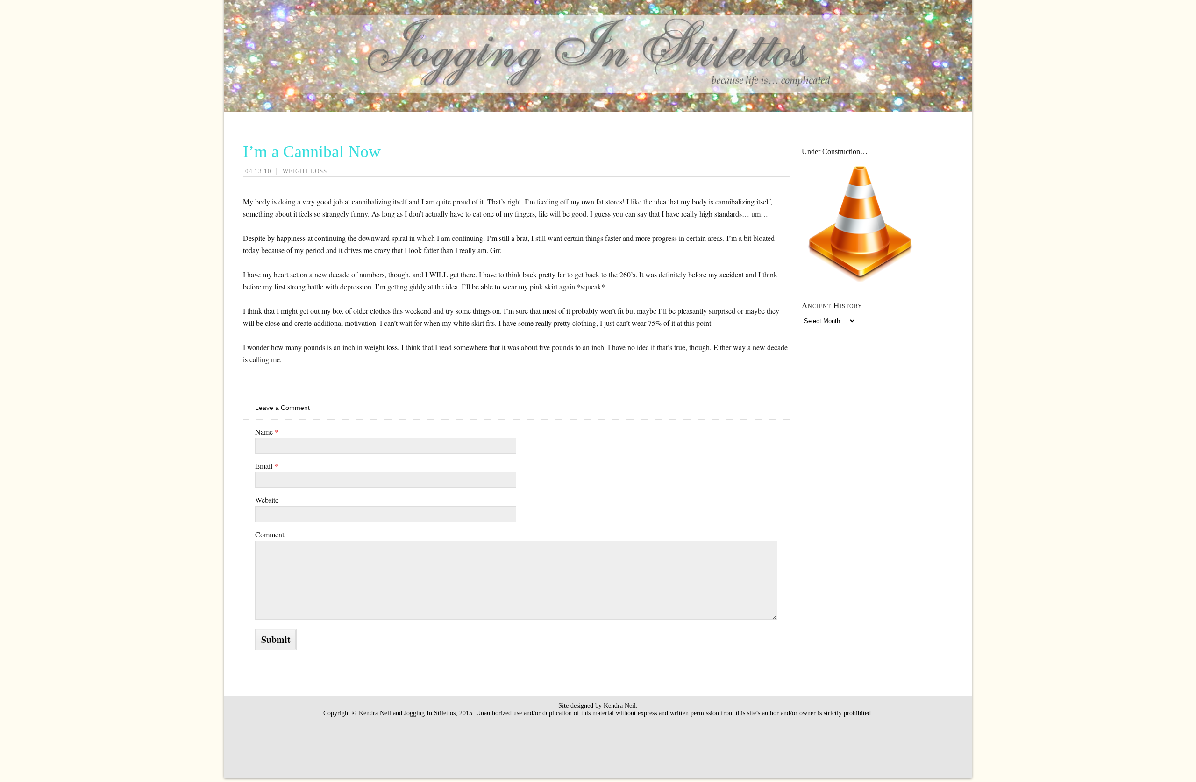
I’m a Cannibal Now (312, 151)
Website (266, 500)
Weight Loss (305, 171)
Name (266, 432)
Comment (269, 534)
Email (266, 466)
